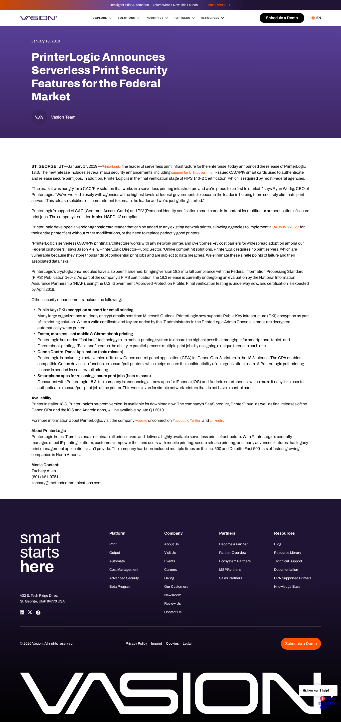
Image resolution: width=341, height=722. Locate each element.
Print (113, 544)
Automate (117, 561)
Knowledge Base (287, 586)
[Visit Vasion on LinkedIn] (22, 612)
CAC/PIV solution (285, 227)
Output (114, 553)
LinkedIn (216, 421)
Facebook (180, 421)
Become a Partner (233, 544)
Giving (169, 578)
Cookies (172, 643)
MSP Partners (230, 570)
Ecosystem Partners (235, 561)
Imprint (156, 643)
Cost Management (123, 570)
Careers (170, 570)
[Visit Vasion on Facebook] (38, 612)
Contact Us (172, 612)
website (141, 421)
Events (169, 561)
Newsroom (172, 595)
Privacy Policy (136, 643)
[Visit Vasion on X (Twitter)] (30, 612)
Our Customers (176, 586)
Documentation (286, 570)
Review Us (172, 603)
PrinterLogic (111, 166)
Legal (187, 643)
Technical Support (288, 561)
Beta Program (120, 586)
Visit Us (170, 553)
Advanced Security (124, 578)
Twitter (195, 421)
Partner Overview (232, 553)
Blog (277, 544)
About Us (171, 544)
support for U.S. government (193, 172)
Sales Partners (230, 578)
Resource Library (287, 553)
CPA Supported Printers (292, 578)
